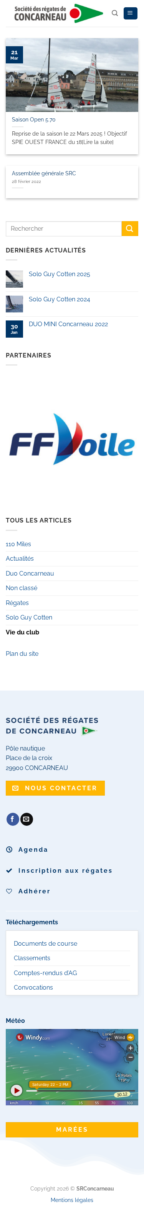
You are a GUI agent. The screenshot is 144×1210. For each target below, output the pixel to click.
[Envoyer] (130, 228)
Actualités (20, 558)
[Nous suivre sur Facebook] (13, 819)
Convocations (33, 987)
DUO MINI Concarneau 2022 (68, 324)
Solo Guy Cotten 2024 (59, 299)
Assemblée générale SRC (44, 173)
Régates (17, 603)
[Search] (115, 13)
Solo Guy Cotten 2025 (59, 274)
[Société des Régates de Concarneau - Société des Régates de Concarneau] (59, 13)
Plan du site (22, 653)
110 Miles (18, 544)
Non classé (21, 588)
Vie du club (22, 632)
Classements (32, 958)
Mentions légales (72, 1200)
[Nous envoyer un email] (26, 819)
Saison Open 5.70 (34, 119)
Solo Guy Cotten (29, 617)
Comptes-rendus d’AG (45, 973)
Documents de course (45, 943)
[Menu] (130, 13)
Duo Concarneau (30, 573)
